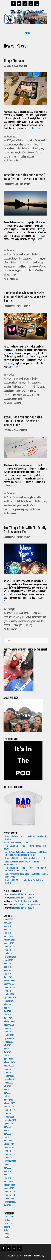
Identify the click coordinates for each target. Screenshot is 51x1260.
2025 (9, 140)
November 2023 (9, 1032)
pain (6, 270)
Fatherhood (12, 136)
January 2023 (9, 1066)
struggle (8, 274)
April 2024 (7, 1015)
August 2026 (8, 919)
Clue (35, 144)
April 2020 (7, 1178)
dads (6, 148)
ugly (14, 274)
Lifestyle (11, 609)
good (35, 262)
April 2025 (7, 974)
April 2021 (7, 1137)
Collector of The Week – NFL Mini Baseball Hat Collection (25, 858)
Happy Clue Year (14, 61)
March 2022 (8, 1100)
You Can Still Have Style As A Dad (16, 843)
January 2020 (9, 1188)
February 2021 (9, 1144)
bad (13, 258)
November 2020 (9, 1154)
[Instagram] (24, 3)
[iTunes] (36, 3)
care (14, 144)
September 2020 (10, 1161)
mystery (14, 152)
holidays (22, 266)
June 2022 (7, 1089)
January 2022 (9, 1106)
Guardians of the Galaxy (14, 390)
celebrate (28, 144)
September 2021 (10, 1120)
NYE (42, 621)
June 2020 (7, 1171)
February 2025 (9, 981)
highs (15, 266)
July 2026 (7, 923)
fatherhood (27, 148)
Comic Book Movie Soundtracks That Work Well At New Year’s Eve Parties (25, 297)
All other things (9, 1217)
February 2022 (9, 1103)
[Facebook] (13, 3)
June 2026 (7, 926)
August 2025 (8, 960)
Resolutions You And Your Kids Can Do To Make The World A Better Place (23, 421)
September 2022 (10, 1079)
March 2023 (8, 1059)
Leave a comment (14, 402)
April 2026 (7, 933)
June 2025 (7, 967)
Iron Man (8, 394)
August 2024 (8, 1001)
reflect (30, 270)
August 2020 (8, 1164)
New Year (23, 152)
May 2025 (7, 970)
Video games (19, 625)
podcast (30, 156)
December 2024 (9, 987)
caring (20, 144)
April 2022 (7, 1096)
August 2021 (8, 1124)
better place (29, 497)
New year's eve (34, 152)
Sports (6, 1237)
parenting (8, 156)
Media (6, 1230)
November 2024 (9, 991)
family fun (20, 617)
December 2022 (9, 1069)
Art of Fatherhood (20, 140)
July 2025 (7, 964)
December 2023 (9, 1028)
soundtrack (17, 398)
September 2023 (10, 1038)
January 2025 (9, 984)
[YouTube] (31, 3)
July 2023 (7, 1045)
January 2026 (9, 943)
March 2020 (8, 1181)
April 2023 (7, 1055)
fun (41, 148)
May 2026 (7, 929)
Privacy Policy (38, 1256)
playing (22, 156)
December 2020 (9, 1151)
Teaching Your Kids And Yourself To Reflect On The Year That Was (24, 177)
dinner (12, 148)
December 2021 (9, 1110)
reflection (38, 270)
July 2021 (7, 1127)
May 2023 (7, 1052)
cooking (33, 613)
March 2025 (8, 977)
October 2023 (9, 1035)
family (14, 386)
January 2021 (9, 1147)
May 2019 (7, 1205)
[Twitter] (19, 3)
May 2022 (7, 1093)
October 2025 (9, 953)
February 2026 (9, 940)
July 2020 (7, 1168)
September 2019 (10, 1202)
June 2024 (7, 1008)
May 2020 (7, 1175)
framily (36, 148)
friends (39, 386)
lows (29, 266)
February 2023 (9, 1062)
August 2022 (8, 1083)
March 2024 (8, 1018)
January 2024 (9, 1025)
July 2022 (7, 1086)
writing (29, 625)
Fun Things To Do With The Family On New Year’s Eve (25, 530)
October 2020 (9, 1158)
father (18, 148)
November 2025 (9, 950)
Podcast (7, 1234)
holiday (14, 621)
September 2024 (10, 998)
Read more (37, 128)
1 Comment (12, 513)
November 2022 (9, 1072)
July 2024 (7, 1004)
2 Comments (12, 278)
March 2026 (8, 936)
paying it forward (32, 509)
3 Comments (12, 160)
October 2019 (9, 1198)
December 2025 (9, 946)
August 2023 (8, 1042)
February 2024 (9, 1021)
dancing (7, 386)
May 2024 (7, 1011)
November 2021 (9, 1113)
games (7, 152)
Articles (10, 374)
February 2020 (9, 1185)
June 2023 (7, 1049)
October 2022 (9, 1076)
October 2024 (9, 994)
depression (37, 258)
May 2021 (7, 1134)
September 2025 (10, 957)
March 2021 (8, 1141)
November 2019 (9, 1195)
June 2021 (7, 1130)
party (16, 156)
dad (40, 144)
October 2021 (9, 1117)
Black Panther (18, 382)
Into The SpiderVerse (35, 390)
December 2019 (9, 1192)
